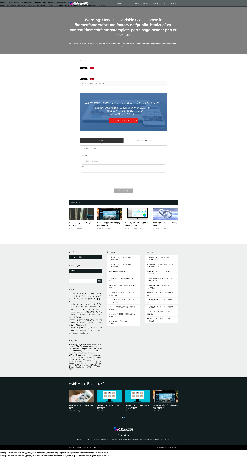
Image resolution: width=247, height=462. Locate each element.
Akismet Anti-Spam (73, 344)
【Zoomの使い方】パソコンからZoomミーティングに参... (121, 301)
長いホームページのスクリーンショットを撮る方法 (160, 313)
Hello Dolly (79, 348)
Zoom (106, 411)
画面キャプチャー (88, 367)
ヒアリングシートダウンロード (91, 439)
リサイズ (78, 363)
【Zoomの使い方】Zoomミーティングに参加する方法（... (121, 294)
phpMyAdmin (84, 351)
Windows (91, 353)
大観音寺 (88, 365)
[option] (125, 401)
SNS (71, 353)
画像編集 (78, 367)
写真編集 (75, 365)
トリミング (91, 359)
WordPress (108, 228)
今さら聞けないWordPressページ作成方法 (160, 307)
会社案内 (155, 3)
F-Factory (90, 83)
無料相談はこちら (123, 120)
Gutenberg (73, 349)
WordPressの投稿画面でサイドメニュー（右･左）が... (121, 272)
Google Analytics (137, 228)
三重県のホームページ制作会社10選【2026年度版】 (120, 258)
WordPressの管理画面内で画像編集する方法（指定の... (122, 308)
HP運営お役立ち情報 (132, 439)
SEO (127, 3)
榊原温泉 (73, 367)
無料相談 (173, 3)
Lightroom (79, 228)
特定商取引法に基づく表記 (152, 439)
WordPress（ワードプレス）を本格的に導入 (160, 294)
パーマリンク (82, 361)
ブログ (164, 3)
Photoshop (76, 351)
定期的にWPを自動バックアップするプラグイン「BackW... (159, 280)
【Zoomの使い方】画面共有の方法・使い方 (121, 280)
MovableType (94, 348)
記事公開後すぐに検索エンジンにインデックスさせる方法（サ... (160, 265)
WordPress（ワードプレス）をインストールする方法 (160, 272)
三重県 (96, 363)
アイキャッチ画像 (75, 357)
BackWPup (82, 344)
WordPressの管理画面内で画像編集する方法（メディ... (122, 315)
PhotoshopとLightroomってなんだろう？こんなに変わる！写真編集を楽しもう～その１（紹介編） (85, 314)
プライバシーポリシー (167, 439)
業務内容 (136, 3)
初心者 (82, 365)
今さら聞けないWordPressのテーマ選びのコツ (160, 301)
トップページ (77, 439)
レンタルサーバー (89, 363)
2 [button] (124, 417)
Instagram (79, 411)
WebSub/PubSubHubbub (81, 353)
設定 (72, 368)
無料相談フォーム (105, 439)
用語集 (142, 439)
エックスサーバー (91, 357)
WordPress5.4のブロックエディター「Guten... (120, 322)
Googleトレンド (96, 346)
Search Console (91, 351)
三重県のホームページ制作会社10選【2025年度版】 (120, 265)
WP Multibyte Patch (87, 355)
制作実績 (145, 3)
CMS (78, 346)
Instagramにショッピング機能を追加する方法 (121, 287)
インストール (83, 357)
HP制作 (119, 3)
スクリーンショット (82, 359)
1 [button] (122, 417)
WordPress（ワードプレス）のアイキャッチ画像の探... (160, 320)
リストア (83, 363)
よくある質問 (122, 439)
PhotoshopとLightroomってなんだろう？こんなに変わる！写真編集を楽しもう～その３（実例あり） (85, 322)
